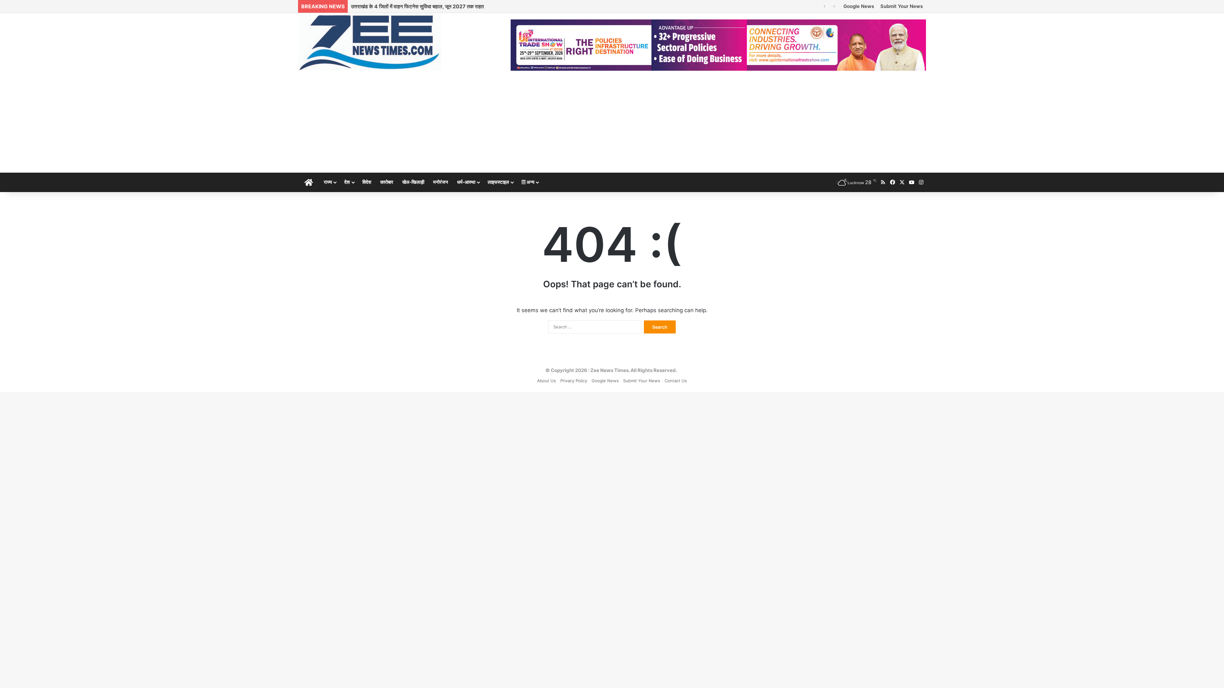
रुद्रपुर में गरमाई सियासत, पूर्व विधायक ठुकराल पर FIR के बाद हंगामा (412, 6)
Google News (858, 6)
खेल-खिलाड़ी (413, 182)
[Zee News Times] (369, 41)
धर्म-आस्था (466, 182)
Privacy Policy (573, 380)
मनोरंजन (440, 182)
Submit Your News (901, 6)
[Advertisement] (612, 124)
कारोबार (386, 182)
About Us (546, 380)
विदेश (366, 182)
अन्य (530, 182)
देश (347, 182)
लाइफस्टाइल (498, 182)
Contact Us (676, 380)
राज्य (328, 182)
